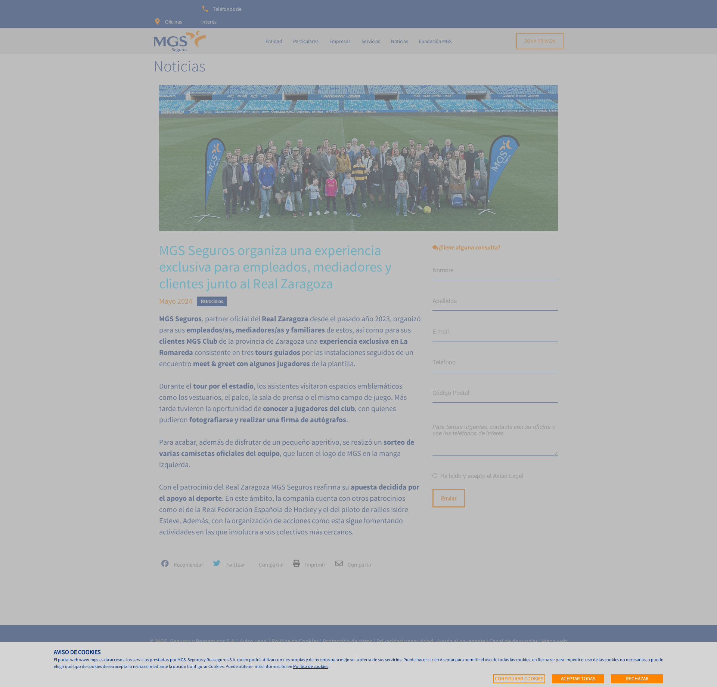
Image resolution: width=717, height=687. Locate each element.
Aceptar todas (578, 678)
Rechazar (637, 678)
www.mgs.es (91, 659)
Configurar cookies (519, 678)
